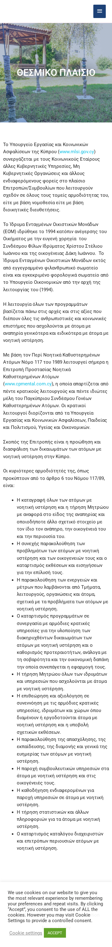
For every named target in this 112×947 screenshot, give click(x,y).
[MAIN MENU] (99, 11)
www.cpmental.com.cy (28, 384)
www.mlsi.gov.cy (76, 151)
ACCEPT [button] (55, 933)
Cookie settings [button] (25, 933)
